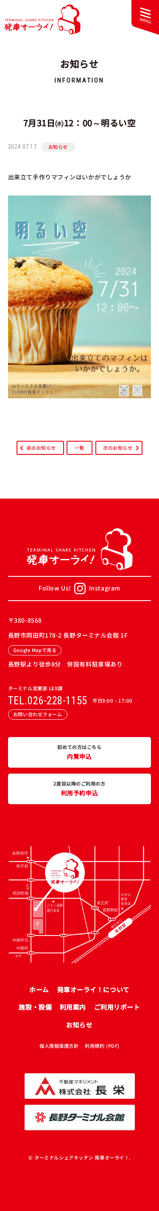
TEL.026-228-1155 (47, 701)
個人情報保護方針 (58, 1045)
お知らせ (58, 146)
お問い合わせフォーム (37, 714)
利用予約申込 (79, 788)
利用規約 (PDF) (102, 1045)
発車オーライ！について (93, 989)
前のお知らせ (41, 447)
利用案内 (73, 1006)
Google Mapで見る (34, 650)
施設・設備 (35, 1006)
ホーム (39, 989)
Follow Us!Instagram (79, 588)
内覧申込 (79, 752)
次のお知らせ (117, 447)
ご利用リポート (117, 1006)
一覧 (79, 447)
